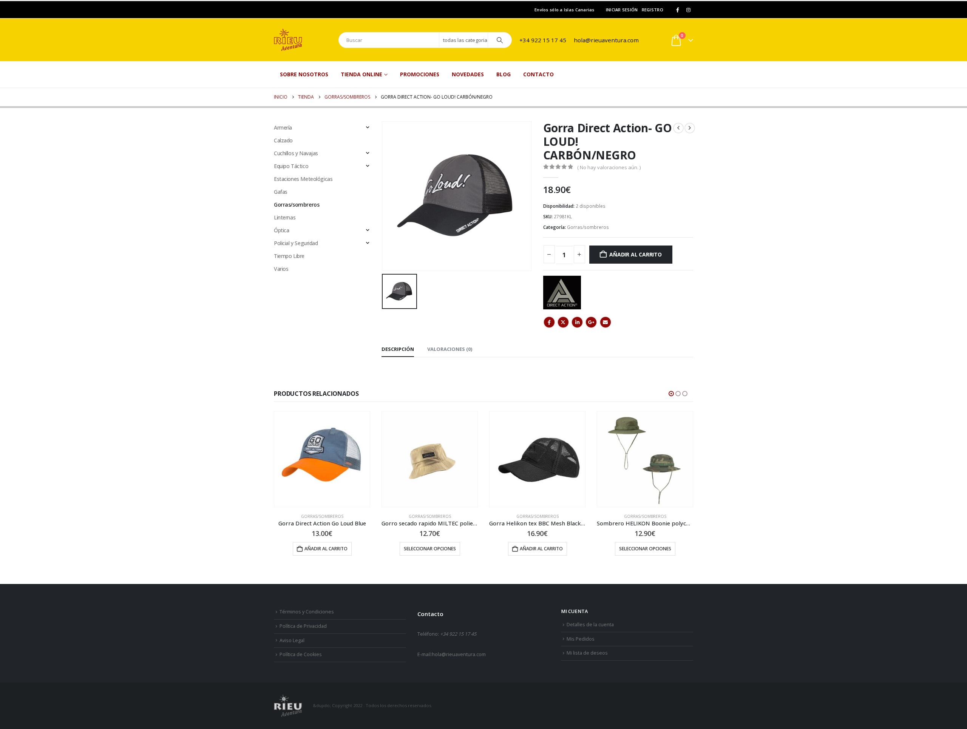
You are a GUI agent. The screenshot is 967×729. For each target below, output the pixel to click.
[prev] (678, 128)
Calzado (283, 140)
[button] (671, 393)
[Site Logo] (302, 40)
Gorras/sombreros (588, 227)
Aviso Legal (292, 640)
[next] (689, 128)
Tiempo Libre (289, 255)
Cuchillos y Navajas (296, 153)
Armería (283, 127)
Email (605, 322)
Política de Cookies (301, 654)
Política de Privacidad (303, 626)
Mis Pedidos (581, 639)
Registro (652, 9)
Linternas (284, 217)
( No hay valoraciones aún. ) (609, 167)
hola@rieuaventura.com (606, 40)
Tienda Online (361, 74)
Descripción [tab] (398, 349)
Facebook (549, 322)
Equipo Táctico (291, 166)
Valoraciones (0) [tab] (449, 349)
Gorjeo (563, 322)
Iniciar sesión (622, 9)
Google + (591, 322)
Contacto (538, 74)
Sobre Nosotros (304, 74)
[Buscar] (499, 40)
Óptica (281, 230)
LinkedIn (577, 322)
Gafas (280, 191)
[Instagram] (688, 10)
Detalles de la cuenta (590, 624)
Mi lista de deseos (587, 653)
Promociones (419, 74)
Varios (281, 268)
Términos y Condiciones (307, 612)
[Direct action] (562, 292)
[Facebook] (678, 10)
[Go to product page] (322, 459)
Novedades (468, 74)
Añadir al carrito (635, 254)
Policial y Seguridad (296, 243)
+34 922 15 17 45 (542, 40)
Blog (503, 74)
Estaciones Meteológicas (303, 178)
